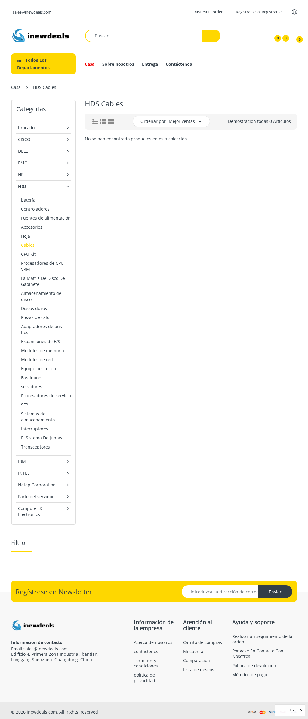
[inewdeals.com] (41, 35)
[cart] (295, 36)
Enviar (275, 592)
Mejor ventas (182, 121)
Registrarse (246, 11)
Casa (16, 87)
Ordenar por (153, 121)
